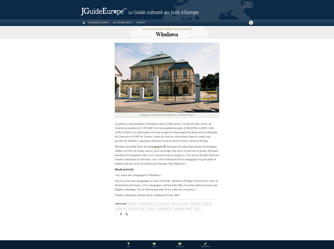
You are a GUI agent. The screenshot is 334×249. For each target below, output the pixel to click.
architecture (132, 204)
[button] (128, 245)
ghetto (185, 204)
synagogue (151, 209)
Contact (141, 22)
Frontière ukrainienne (174, 29)
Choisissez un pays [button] (98, 22)
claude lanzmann (146, 204)
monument (207, 204)
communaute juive (161, 204)
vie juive (197, 209)
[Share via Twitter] (126, 214)
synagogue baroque (165, 209)
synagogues (156, 146)
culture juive (175, 204)
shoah (142, 209)
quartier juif (133, 209)
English (248, 3)
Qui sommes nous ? (123, 22)
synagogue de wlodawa (183, 209)
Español (248, 6)
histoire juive (195, 204)
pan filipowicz (121, 209)
